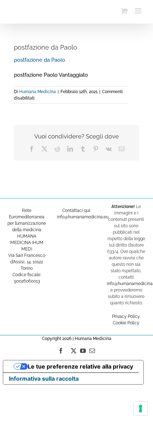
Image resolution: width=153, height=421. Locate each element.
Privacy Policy (125, 316)
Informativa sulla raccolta (44, 378)
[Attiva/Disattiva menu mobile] (138, 11)
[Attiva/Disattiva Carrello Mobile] (124, 11)
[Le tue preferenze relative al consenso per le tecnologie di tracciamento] (140, 408)
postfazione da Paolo (39, 60)
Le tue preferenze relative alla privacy (80, 366)
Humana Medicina (37, 91)
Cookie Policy (126, 322)
